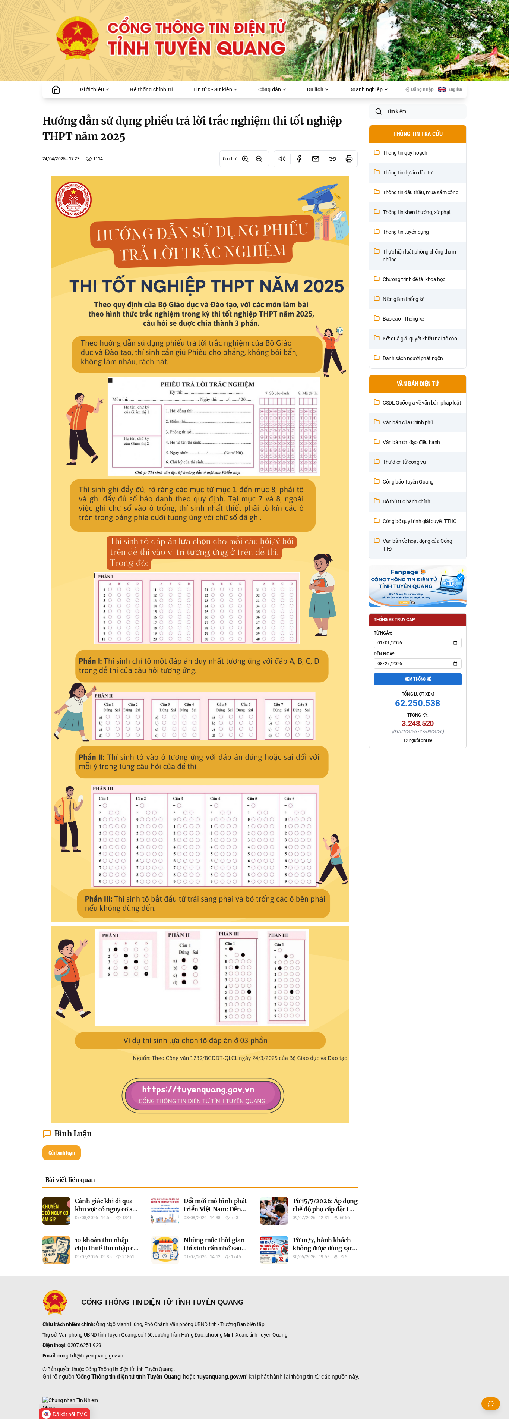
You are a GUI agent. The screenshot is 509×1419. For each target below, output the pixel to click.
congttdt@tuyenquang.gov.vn (90, 1356)
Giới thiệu (92, 89)
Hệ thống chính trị (151, 89)
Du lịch (315, 89)
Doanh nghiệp (366, 89)
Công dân (269, 89)
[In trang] (349, 159)
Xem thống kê (418, 679)
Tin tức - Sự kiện (213, 89)
